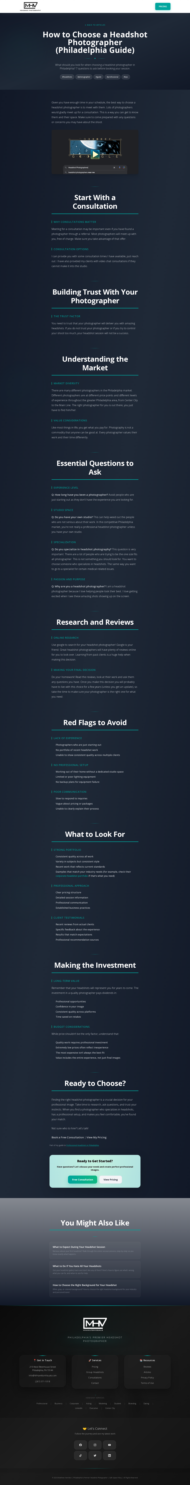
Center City (110, 1408)
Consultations (95, 1377)
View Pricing (111, 1179)
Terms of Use (147, 1383)
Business (58, 1403)
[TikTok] (80, 1455)
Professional (42, 1403)
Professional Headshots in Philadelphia (82, 1145)
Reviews (147, 1366)
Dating (146, 1403)
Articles (147, 1372)
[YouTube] (109, 1444)
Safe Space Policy (115, 1478)
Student (117, 1403)
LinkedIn (78, 1408)
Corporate (74, 1403)
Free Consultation (82, 1179)
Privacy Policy (147, 1377)
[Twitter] (95, 1455)
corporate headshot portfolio (72, 875)
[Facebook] (80, 1444)
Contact (95, 1383)
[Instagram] (95, 1444)
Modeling (103, 1403)
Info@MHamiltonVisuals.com (43, 1375)
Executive (94, 1408)
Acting (88, 1403)
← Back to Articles (95, 25)
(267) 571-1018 (42, 1381)
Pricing (95, 1366)
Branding (132, 1403)
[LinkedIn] (109, 1455)
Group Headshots (95, 1372)
